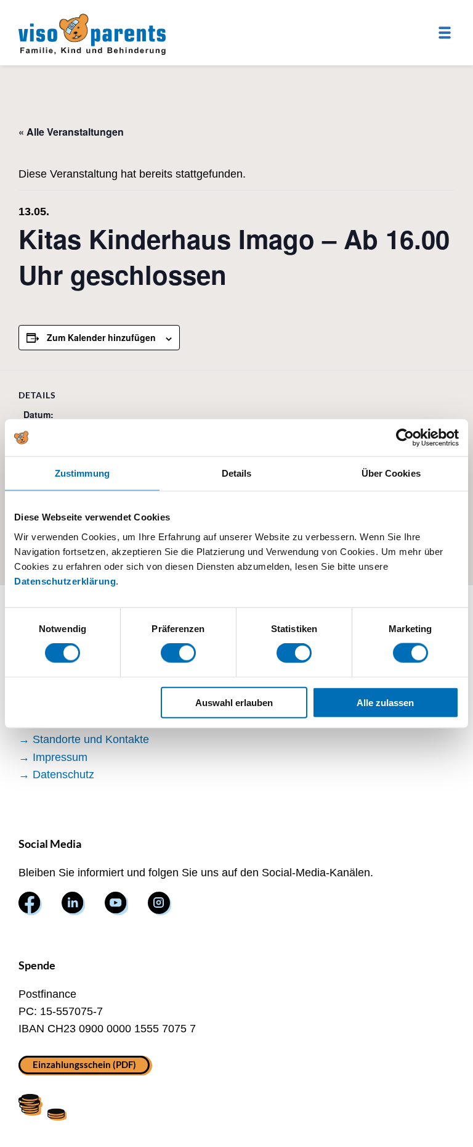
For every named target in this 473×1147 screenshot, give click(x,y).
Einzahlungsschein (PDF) (84, 1064)
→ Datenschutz (56, 774)
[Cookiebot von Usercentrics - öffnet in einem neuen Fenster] (405, 438)
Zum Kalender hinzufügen (101, 337)
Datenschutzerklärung (65, 580)
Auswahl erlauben (234, 702)
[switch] (178, 653)
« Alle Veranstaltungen (71, 132)
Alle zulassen (385, 702)
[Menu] (445, 33)
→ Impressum (52, 757)
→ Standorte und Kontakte (83, 739)
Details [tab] (237, 473)
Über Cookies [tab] (391, 473)
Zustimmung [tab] (82, 473)
